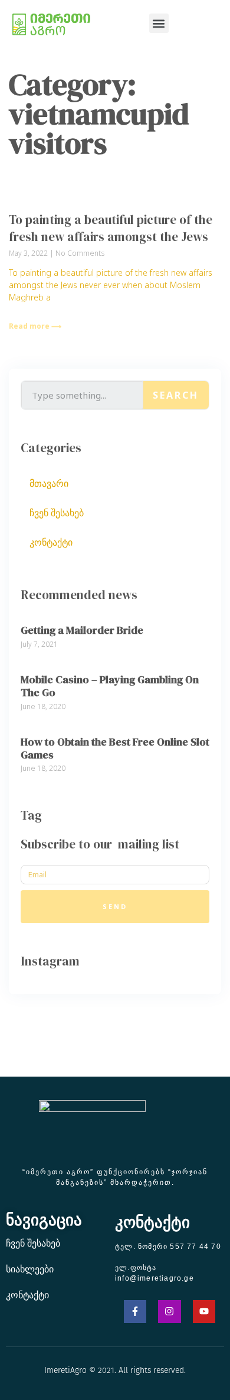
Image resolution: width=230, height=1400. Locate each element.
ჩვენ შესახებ (56, 512)
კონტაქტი (51, 542)
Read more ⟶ (35, 326)
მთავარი (48, 483)
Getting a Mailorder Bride (82, 630)
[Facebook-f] (135, 1311)
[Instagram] (169, 1311)
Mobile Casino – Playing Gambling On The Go (110, 686)
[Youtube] (204, 1311)
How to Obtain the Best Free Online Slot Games (115, 748)
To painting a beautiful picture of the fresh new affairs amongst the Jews (110, 228)
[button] (159, 23)
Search (176, 395)
